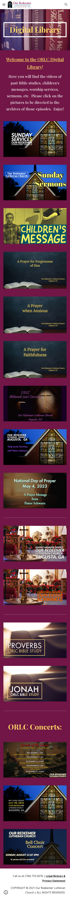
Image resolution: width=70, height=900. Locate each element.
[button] (4, 4)
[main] (35, 29)
